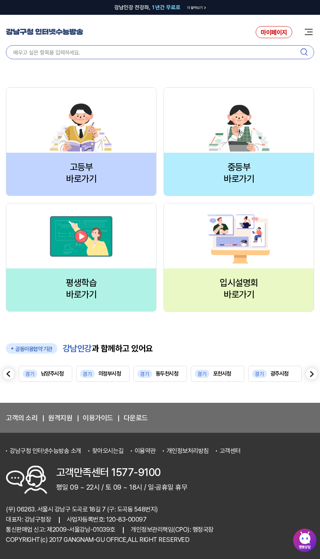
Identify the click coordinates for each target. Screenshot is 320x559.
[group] (45, 374)
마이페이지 (274, 32)
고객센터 (230, 451)
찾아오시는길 (108, 451)
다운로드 (136, 418)
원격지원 (60, 418)
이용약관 (145, 451)
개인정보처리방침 (188, 451)
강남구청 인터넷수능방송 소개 (45, 451)
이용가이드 (98, 418)
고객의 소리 (21, 418)
